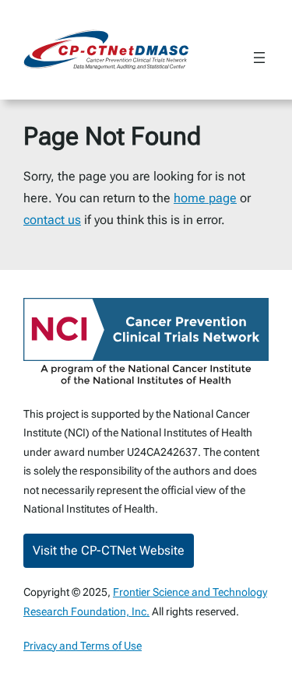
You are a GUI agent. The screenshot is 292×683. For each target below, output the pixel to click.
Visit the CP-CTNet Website (109, 550)
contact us (52, 219)
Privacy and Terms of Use (82, 645)
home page (205, 198)
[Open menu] (259, 57)
